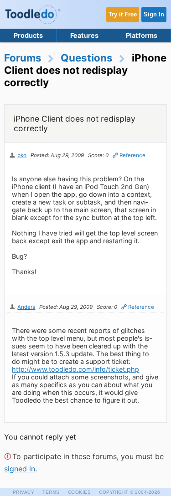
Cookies (79, 492)
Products (28, 35)
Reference (132, 155)
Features (84, 35)
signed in (19, 468)
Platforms (141, 35)
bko (21, 155)
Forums (22, 57)
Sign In (154, 14)
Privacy (24, 492)
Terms (51, 492)
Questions (87, 57)
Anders (26, 307)
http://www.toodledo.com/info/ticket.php (75, 369)
